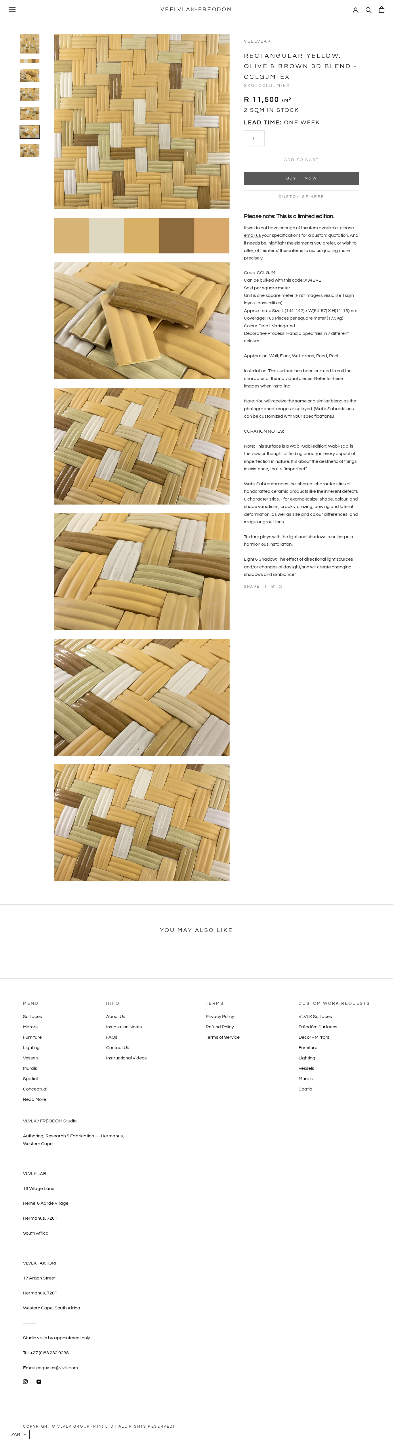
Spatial (30, 1078)
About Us (115, 1016)
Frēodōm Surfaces (318, 1027)
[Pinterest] (280, 586)
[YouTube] (39, 1381)
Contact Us (117, 1047)
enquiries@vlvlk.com (57, 1367)
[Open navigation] (12, 9)
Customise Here (301, 197)
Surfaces (32, 1016)
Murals (30, 1068)
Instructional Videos (126, 1058)
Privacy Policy (220, 1016)
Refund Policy (220, 1027)
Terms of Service (223, 1037)
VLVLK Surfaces (315, 1016)
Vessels (31, 1058)
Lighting (31, 1047)
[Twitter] (273, 586)
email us (252, 235)
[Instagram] (25, 1381)
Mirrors (30, 1027)
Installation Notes (124, 1027)
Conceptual (35, 1089)
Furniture (32, 1037)
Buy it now (301, 178)
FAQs (111, 1037)
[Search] (369, 10)
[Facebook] (265, 586)
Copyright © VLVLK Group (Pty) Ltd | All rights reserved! (99, 1426)
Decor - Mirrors (314, 1037)
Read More (34, 1099)
